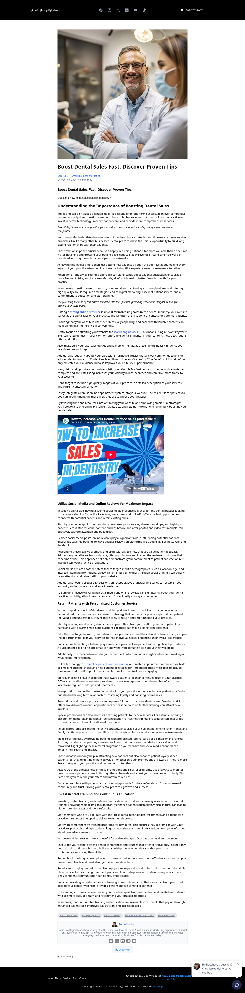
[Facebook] (100, 10)
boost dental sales (69, 915)
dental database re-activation (139, 915)
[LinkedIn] (126, 10)
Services (67, 978)
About (58, 978)
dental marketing (112, 915)
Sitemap (158, 986)
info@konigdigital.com (47, 10)
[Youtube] (135, 10)
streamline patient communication (106, 664)
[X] (118, 10)
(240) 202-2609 (193, 10)
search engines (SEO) (127, 332)
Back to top (122, 949)
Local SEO (63, 175)
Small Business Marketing (86, 175)
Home (50, 978)
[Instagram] (109, 10)
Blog (75, 978)
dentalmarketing (166, 915)
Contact (83, 978)
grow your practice (91, 915)
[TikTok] (144, 10)
